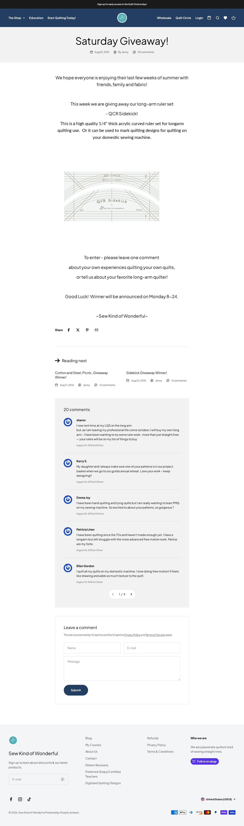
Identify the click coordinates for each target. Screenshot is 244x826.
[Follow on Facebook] (11, 799)
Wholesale (164, 18)
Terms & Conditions (160, 751)
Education (36, 18)
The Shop (15, 18)
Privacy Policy (132, 634)
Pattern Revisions (96, 765)
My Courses (93, 745)
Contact (91, 758)
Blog (88, 738)
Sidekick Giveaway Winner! (146, 373)
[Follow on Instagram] (20, 799)
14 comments (107, 385)
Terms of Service (155, 634)
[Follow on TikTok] (29, 799)
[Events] (209, 18)
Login (199, 18)
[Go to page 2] (131, 594)
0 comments (178, 380)
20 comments (146, 52)
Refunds (152, 738)
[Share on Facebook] (68, 330)
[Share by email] (96, 330)
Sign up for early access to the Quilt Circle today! (122, 4)
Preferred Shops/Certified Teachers (103, 774)
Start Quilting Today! (62, 18)
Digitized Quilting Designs (103, 783)
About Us (91, 751)
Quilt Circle (183, 18)
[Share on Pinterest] (87, 330)
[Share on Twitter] (77, 330)
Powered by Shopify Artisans (62, 812)
